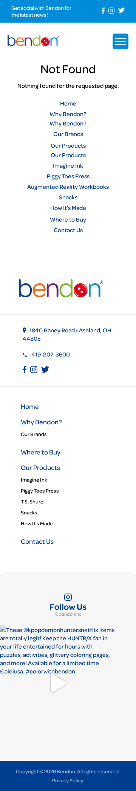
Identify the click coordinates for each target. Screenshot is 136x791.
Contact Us (68, 230)
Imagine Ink (68, 165)
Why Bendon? (68, 114)
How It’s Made (68, 207)
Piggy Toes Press (68, 176)
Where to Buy (68, 219)
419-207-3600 (50, 354)
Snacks (68, 197)
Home (68, 103)
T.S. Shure (32, 501)
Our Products (68, 145)
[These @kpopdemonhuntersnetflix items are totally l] (57, 683)
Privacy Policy (67, 780)
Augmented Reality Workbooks (68, 186)
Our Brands (68, 134)
